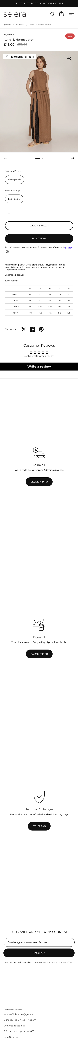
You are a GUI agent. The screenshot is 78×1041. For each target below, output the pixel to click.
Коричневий (14, 199)
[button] (73, 158)
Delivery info (39, 482)
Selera (10, 34)
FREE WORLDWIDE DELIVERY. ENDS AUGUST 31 (39, 3)
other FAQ (39, 826)
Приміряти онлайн (22, 56)
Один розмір (14, 179)
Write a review (39, 366)
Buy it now (39, 238)
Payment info (39, 654)
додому (7, 25)
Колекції (20, 25)
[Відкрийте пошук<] (52, 14)
